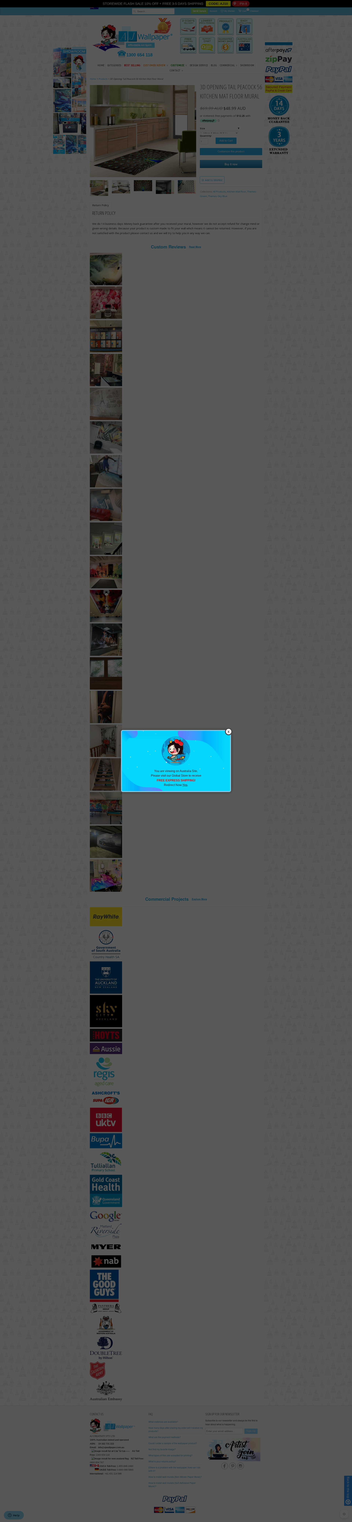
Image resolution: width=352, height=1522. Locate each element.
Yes (184, 785)
